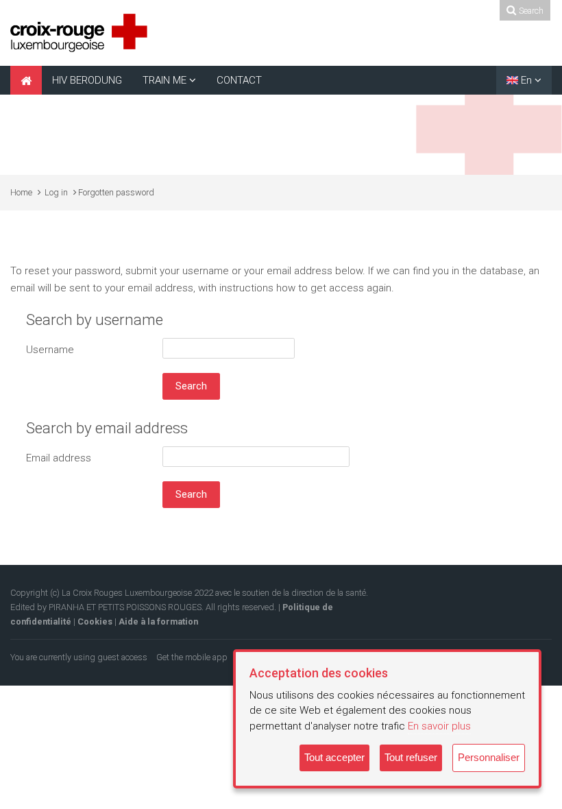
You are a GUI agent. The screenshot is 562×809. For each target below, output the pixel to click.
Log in (56, 192)
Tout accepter (334, 757)
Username (50, 349)
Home (21, 192)
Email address (58, 458)
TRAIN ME (164, 80)
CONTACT (239, 80)
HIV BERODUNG (87, 80)
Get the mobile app (192, 657)
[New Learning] (78, 32)
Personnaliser (489, 757)
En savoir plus (439, 726)
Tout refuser (410, 757)
